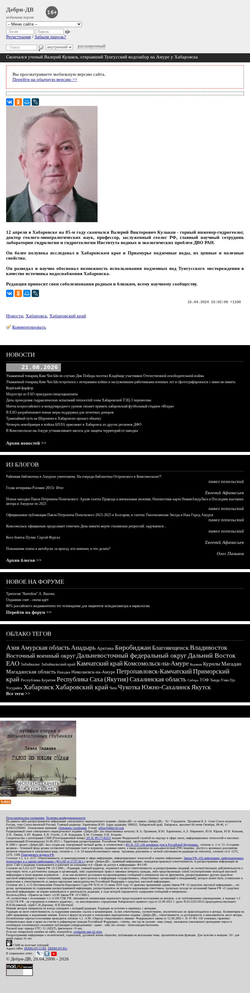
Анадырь (83, 647)
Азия (13, 647)
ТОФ (204, 680)
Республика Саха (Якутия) (92, 679)
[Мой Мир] (26, 102)
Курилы (211, 664)
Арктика (105, 648)
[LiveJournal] (35, 102)
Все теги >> (18, 693)
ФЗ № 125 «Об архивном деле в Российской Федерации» (162, 844)
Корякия (196, 664)
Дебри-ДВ (20, 9)
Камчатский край (100, 663)
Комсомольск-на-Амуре (156, 663)
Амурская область (45, 647)
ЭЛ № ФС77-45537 (98, 838)
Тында (215, 680)
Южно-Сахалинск (165, 687)
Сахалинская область (158, 679)
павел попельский (226, 481)
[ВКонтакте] (9, 102)
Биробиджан (133, 647)
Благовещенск (170, 647)
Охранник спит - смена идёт (27, 600)
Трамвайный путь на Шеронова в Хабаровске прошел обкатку (53, 418)
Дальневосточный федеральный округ (132, 655)
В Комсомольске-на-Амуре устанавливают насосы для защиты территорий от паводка (72, 430)
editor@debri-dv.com (111, 828)
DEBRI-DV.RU (57, 948)
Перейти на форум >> (29, 612)
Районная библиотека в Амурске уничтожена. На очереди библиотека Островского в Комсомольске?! (84, 476)
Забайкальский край (58, 664)
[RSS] (5, 802)
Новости (14, 315)
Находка (63, 672)
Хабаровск (36, 315)
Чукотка (129, 687)
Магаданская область (31, 672)
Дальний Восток (212, 655)
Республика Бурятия (38, 680)
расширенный (91, 46)
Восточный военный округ (40, 655)
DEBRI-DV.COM (35, 948)
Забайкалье (30, 664)
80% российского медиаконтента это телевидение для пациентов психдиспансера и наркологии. (78, 606)
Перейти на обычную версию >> (44, 79)
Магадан (231, 664)
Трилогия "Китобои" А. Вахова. (30, 594)
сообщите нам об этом (87, 931)
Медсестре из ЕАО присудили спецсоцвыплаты (42, 394)
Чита (113, 688)
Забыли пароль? (50, 36)
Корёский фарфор (19, 388)
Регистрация (18, 36)
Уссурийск (14, 688)
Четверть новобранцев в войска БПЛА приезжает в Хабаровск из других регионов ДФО (73, 424)
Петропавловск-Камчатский (154, 671)
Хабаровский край (67, 315)
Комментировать (29, 327)
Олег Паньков (230, 553)
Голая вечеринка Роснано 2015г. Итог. (35, 488)
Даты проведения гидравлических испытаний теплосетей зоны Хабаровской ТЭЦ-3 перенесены (78, 400)
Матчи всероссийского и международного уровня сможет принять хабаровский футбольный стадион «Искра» (90, 406)
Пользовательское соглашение (25, 818)
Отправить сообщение (73, 828)
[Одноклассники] (18, 102)
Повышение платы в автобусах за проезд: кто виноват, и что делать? (58, 549)
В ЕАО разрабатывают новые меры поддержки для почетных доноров (60, 412)
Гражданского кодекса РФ (37, 854)
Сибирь (193, 680)
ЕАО (13, 663)
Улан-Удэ (228, 680)
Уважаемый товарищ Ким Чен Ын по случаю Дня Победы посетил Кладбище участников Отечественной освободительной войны (105, 376)
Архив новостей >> (26, 443)
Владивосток (208, 647)
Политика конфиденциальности (65, 818)
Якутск (201, 687)
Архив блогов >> (24, 560)
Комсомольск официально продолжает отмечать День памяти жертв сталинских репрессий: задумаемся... (86, 526)
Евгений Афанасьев (224, 492)
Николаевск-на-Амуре (93, 672)
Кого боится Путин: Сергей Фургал (33, 537)
